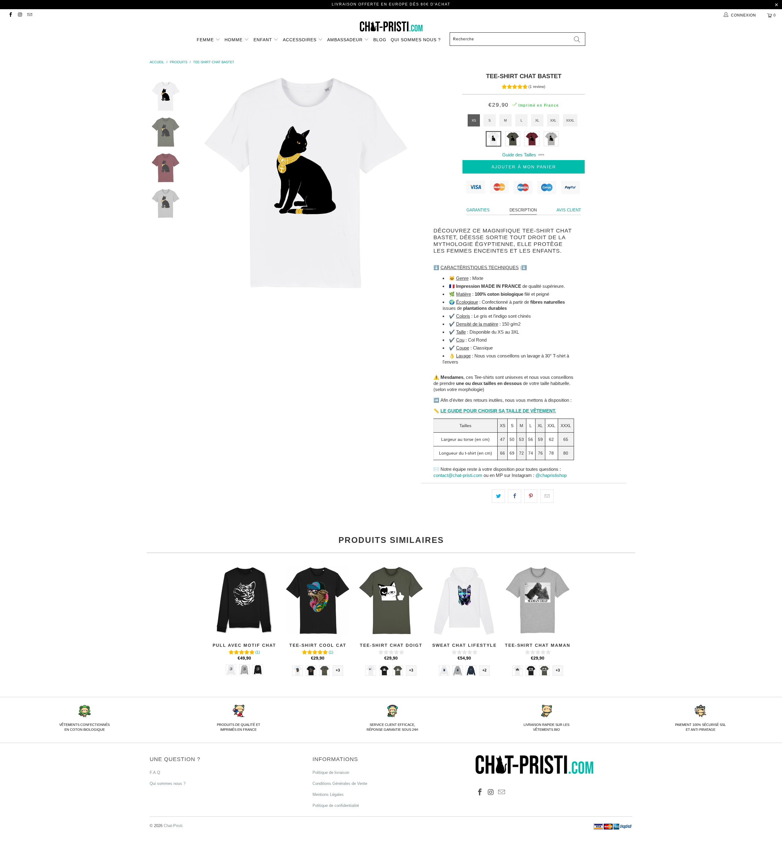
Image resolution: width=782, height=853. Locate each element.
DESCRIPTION (523, 210)
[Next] (403, 182)
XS (474, 120)
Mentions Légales (328, 794)
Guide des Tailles (519, 154)
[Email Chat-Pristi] (29, 15)
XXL (553, 120)
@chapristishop (551, 475)
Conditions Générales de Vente (339, 783)
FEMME (206, 39)
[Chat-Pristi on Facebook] (10, 15)
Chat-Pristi (173, 825)
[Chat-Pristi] (391, 26)
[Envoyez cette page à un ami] (547, 496)
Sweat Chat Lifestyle (464, 600)
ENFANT (264, 39)
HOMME (234, 39)
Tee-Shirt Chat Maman (537, 600)
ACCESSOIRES (300, 39)
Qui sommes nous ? (416, 39)
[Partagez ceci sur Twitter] (498, 496)
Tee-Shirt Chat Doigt (391, 600)
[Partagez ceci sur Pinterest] (530, 496)
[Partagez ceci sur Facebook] (514, 496)
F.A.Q (155, 772)
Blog (379, 39)
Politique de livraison (330, 772)
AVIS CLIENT (569, 210)
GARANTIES (478, 210)
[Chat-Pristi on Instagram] (19, 15)
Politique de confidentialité (335, 805)
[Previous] (207, 182)
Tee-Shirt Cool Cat (318, 600)
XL (537, 120)
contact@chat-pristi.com (457, 475)
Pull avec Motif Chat (244, 600)
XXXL (570, 120)
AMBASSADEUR (345, 39)
